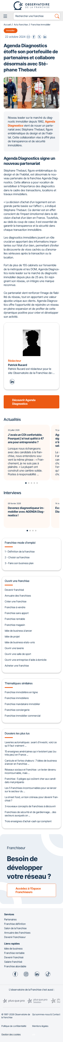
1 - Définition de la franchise (20, 551)
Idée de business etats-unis (20, 642)
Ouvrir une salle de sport (18, 653)
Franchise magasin (15, 624)
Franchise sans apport (17, 613)
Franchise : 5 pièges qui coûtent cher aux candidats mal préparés (30, 780)
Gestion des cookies (11, 1034)
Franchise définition (15, 923)
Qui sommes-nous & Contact (46, 1014)
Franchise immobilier (40, 24)
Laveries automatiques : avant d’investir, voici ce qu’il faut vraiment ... (31, 744)
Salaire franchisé (13, 961)
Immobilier (10, 30)
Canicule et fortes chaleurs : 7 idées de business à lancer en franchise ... (31, 762)
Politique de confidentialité (13, 1026)
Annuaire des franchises (18, 595)
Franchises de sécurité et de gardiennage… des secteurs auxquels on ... (30, 814)
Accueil (7, 24)
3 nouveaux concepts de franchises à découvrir (30, 806)
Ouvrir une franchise (17, 581)
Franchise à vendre (15, 607)
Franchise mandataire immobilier (22, 703)
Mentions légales (40, 1026)
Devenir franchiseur (15, 937)
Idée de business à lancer (18, 630)
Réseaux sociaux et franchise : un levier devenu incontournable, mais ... (30, 771)
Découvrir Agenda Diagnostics (24, 401)
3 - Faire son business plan (19, 563)
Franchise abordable (15, 966)
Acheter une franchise (17, 665)
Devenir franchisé (14, 589)
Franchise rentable (15, 618)
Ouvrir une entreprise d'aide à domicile (26, 659)
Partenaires (10, 919)
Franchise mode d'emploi (20, 542)
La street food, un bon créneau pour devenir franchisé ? (31, 799)
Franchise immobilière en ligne (21, 692)
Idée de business (13, 948)
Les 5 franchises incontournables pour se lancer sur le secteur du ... (31, 789)
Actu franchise (21, 24)
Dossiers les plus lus (17, 733)
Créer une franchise (15, 601)
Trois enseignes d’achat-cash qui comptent (28, 821)
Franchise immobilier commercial (22, 715)
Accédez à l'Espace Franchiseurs (28, 890)
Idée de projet (12, 636)
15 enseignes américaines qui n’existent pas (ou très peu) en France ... (30, 753)
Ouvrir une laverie (14, 648)
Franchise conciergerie (17, 709)
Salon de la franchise (15, 928)
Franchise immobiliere (17, 697)
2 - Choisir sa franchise (17, 557)
